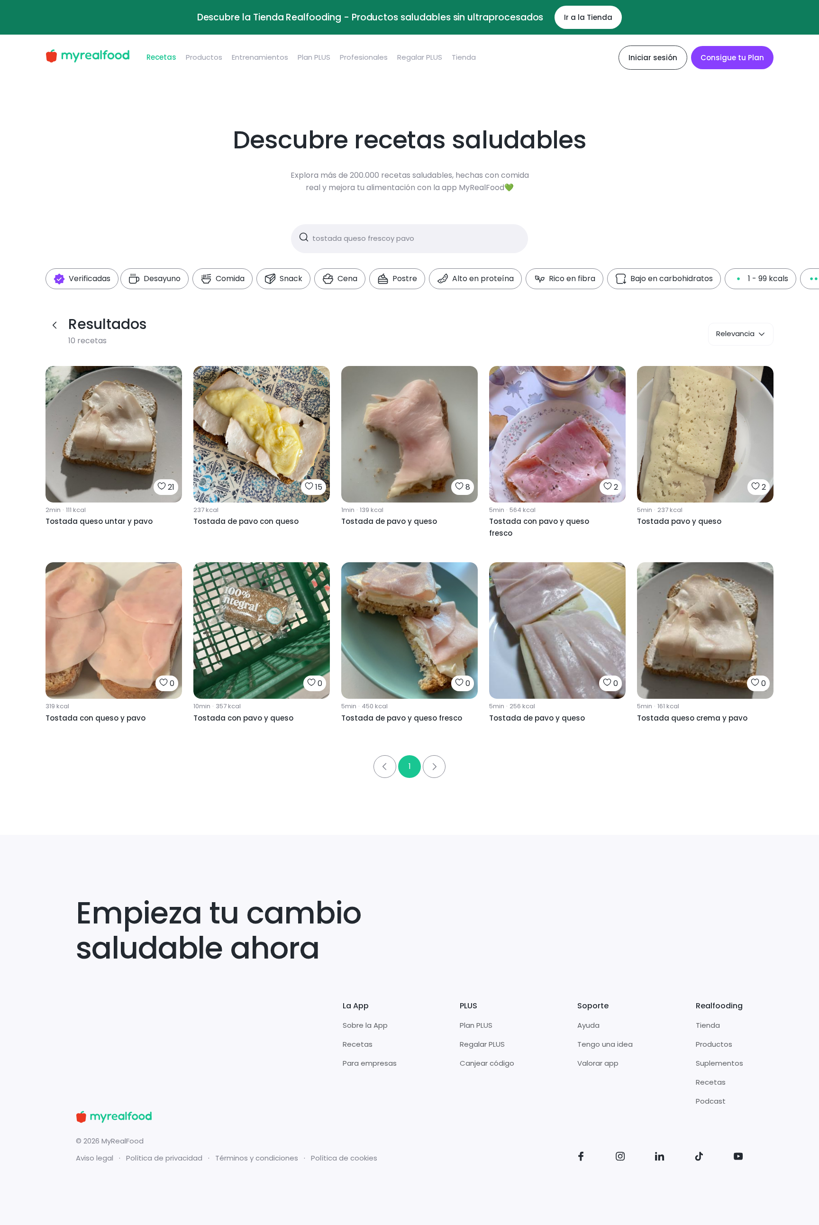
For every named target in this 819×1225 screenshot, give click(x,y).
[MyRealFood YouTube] (738, 1158)
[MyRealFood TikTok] (699, 1158)
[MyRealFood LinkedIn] (659, 1158)
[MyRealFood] (87, 57)
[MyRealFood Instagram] (620, 1158)
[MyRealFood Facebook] (581, 1158)
